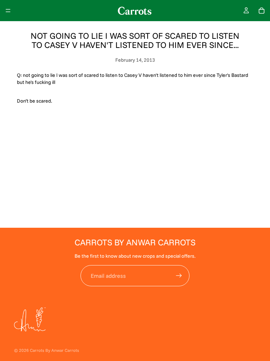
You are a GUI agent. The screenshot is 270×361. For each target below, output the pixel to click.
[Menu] (8, 10)
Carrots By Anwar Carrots (54, 350)
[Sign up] (179, 275)
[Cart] (261, 10)
